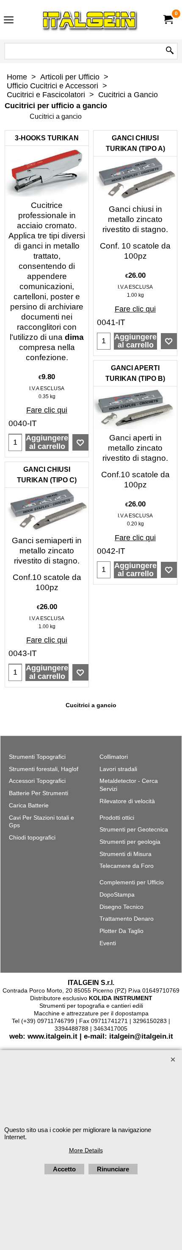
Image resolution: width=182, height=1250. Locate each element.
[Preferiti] (80, 443)
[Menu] (9, 20)
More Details (86, 1150)
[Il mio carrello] (167, 19)
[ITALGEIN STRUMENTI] (89, 20)
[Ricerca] (170, 51)
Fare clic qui (46, 410)
